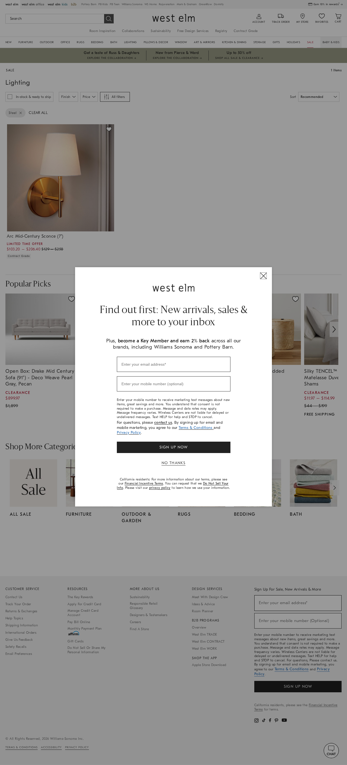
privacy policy (160, 488)
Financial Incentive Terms (144, 483)
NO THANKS (174, 463)
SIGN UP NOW (173, 447)
